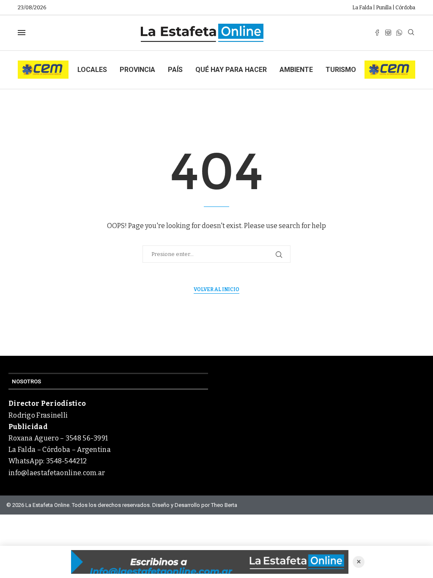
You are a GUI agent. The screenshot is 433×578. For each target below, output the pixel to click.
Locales (92, 70)
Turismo (341, 70)
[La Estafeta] (209, 562)
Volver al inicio (216, 289)
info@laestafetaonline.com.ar (56, 473)
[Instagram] (388, 32)
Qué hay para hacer (231, 70)
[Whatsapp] (399, 32)
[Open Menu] (21, 32)
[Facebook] (377, 32)
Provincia (137, 70)
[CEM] (43, 64)
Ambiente (296, 70)
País (175, 70)
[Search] (411, 32)
